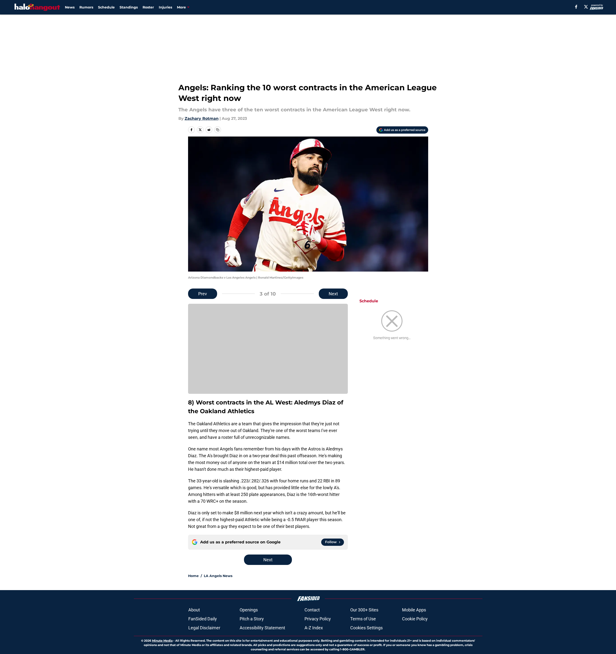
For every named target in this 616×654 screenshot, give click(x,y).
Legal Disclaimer (204, 627)
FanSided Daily (202, 618)
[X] (586, 7)
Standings (129, 7)
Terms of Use (363, 618)
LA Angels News (218, 576)
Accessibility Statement (262, 627)
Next (333, 293)
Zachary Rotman (202, 118)
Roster (148, 7)
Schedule (106, 7)
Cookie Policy (415, 618)
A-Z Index (313, 627)
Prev (202, 293)
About (194, 609)
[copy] (217, 129)
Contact (312, 609)
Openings (249, 609)
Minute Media (162, 640)
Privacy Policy (317, 618)
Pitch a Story (252, 618)
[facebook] (576, 7)
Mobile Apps (414, 609)
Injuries (165, 7)
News (70, 7)
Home (193, 576)
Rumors (86, 7)
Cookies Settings (366, 627)
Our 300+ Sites (364, 609)
